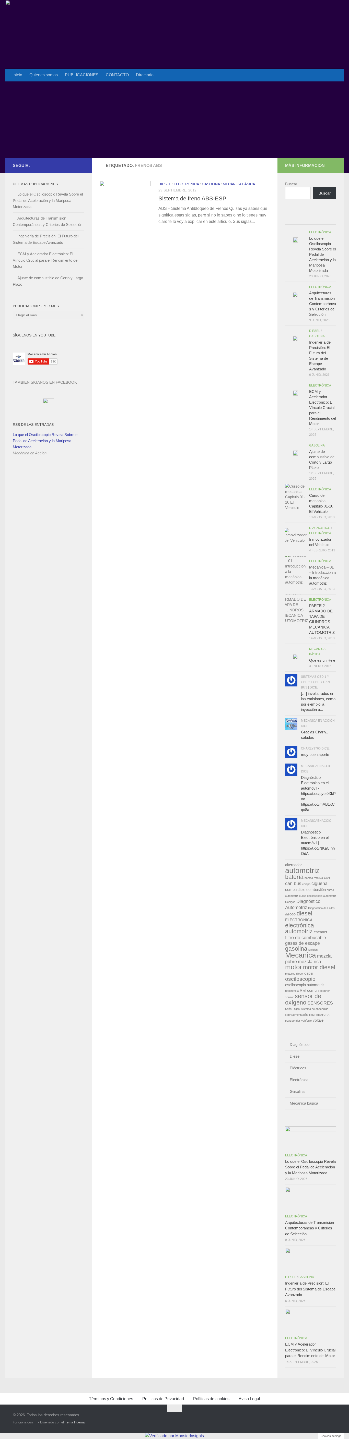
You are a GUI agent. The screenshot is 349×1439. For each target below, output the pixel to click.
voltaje (318, 1020)
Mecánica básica (239, 184)
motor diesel (319, 967)
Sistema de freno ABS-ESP (192, 198)
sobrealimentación (296, 1014)
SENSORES (320, 1003)
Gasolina (211, 184)
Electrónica (186, 184)
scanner (325, 990)
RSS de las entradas (33, 424)
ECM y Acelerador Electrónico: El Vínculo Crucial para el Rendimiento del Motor (45, 260)
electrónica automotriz (299, 928)
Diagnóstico (319, 528)
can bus (293, 883)
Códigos (290, 901)
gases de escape (302, 943)
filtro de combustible (305, 937)
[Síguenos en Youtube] (73, 165)
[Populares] (304, 219)
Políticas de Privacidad (163, 1399)
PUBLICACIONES (82, 75)
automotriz (302, 870)
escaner (320, 932)
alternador (293, 865)
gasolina (296, 948)
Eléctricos (298, 1068)
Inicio (17, 75)
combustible (295, 890)
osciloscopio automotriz (304, 985)
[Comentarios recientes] (317, 219)
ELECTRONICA (298, 920)
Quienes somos (43, 75)
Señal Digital (292, 1008)
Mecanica (300, 955)
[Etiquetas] (329, 219)
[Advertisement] (174, 119)
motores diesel (294, 973)
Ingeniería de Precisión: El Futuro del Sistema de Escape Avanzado (310, 1289)
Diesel (164, 184)
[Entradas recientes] (291, 219)
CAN (327, 877)
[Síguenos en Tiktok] (81, 165)
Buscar (291, 184)
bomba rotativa (314, 877)
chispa (306, 884)
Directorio (145, 75)
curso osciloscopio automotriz (317, 895)
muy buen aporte (315, 754)
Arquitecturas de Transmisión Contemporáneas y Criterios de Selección (322, 304)
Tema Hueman (75, 1422)
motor (293, 967)
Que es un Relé (322, 660)
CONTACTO (117, 75)
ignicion (313, 949)
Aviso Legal (249, 1399)
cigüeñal (320, 883)
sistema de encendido (314, 1008)
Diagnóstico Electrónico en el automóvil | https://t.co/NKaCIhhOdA (318, 843)
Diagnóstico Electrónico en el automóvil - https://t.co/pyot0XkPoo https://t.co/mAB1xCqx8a (318, 793)
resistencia (292, 990)
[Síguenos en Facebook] (65, 165)
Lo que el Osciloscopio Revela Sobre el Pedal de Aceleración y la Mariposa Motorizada (48, 200)
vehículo (306, 1020)
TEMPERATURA (319, 1014)
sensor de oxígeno (303, 999)
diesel (304, 913)
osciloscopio (300, 979)
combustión (316, 890)
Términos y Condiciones (111, 1399)
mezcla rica (309, 961)
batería (294, 877)
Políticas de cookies (211, 1399)
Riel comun (309, 990)
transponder (292, 1020)
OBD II (308, 973)
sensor (289, 997)
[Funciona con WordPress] (35, 1422)
